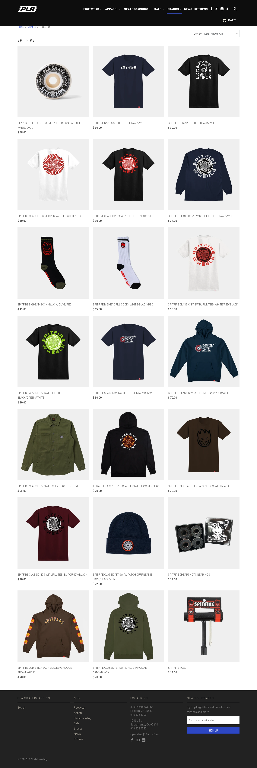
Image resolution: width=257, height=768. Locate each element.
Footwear (92, 9)
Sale (159, 9)
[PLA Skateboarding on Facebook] (211, 9)
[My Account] (227, 9)
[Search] (235, 9)
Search (21, 707)
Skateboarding (137, 9)
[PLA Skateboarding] (43, 8)
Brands (174, 9)
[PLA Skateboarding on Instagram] (222, 9)
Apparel (113, 9)
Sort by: (198, 33)
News (188, 9)
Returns (201, 9)
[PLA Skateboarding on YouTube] (216, 9)
